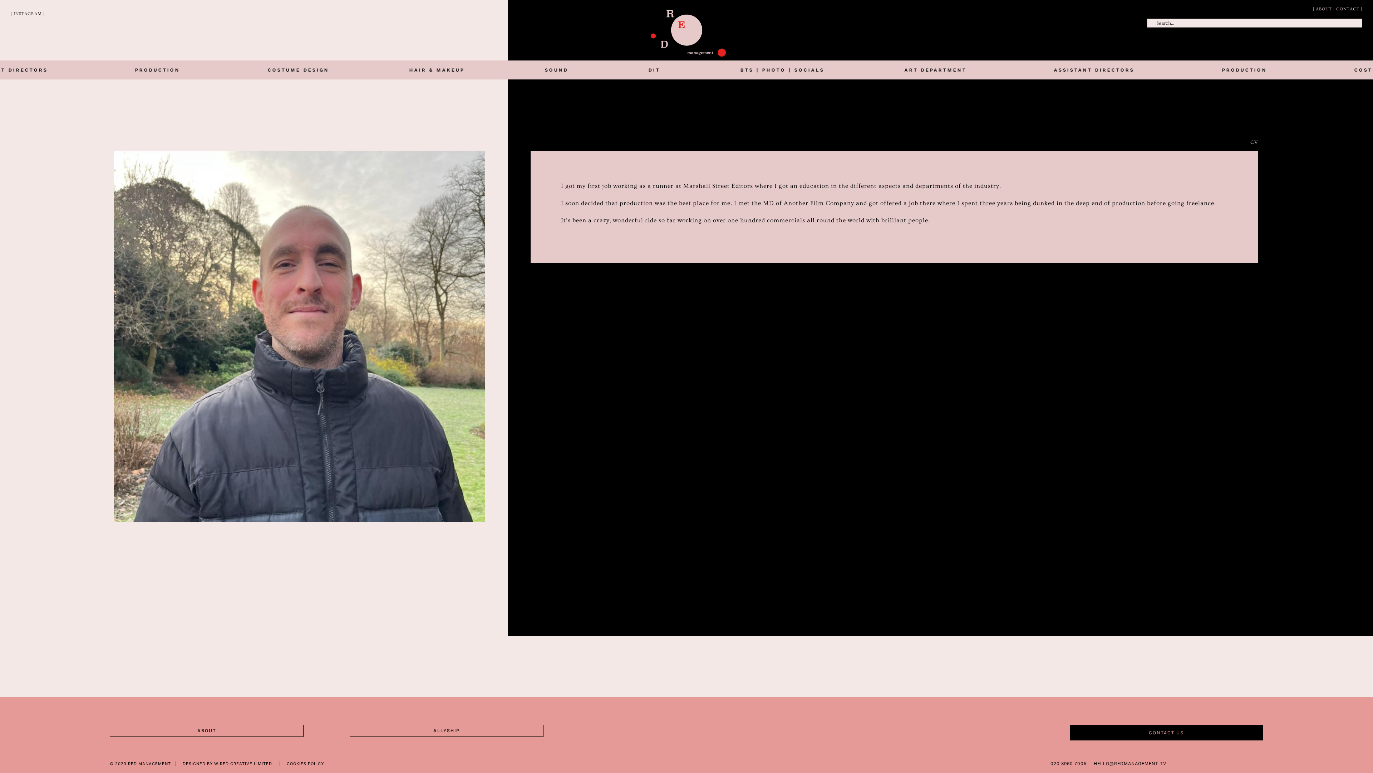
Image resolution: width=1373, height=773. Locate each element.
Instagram (28, 13)
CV (1254, 142)
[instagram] (1273, 763)
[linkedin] (1261, 763)
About (1324, 9)
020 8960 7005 (1068, 763)
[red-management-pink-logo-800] (688, 12)
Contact (1347, 9)
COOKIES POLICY (305, 763)
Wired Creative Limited (244, 763)
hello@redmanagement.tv (1130, 763)
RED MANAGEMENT (149, 763)
